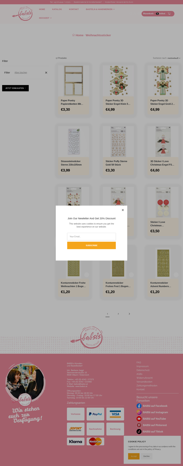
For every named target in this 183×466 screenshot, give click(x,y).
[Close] (123, 210)
